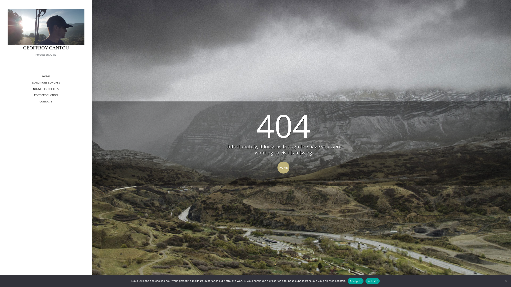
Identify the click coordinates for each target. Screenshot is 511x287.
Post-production (46, 95)
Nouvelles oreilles (46, 89)
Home (46, 76)
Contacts (46, 101)
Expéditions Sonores (46, 82)
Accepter (355, 281)
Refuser (372, 281)
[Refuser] (506, 281)
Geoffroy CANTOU (46, 47)
